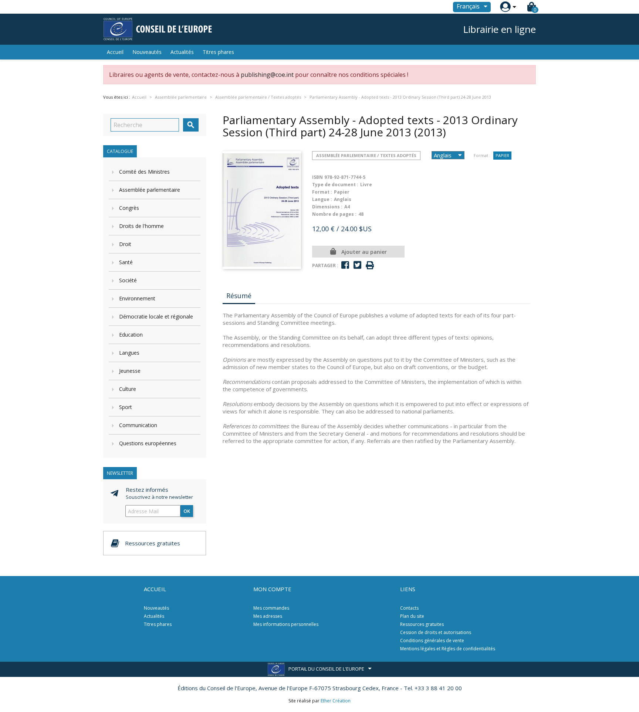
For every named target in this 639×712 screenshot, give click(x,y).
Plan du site (412, 616)
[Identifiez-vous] (505, 6)
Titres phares (218, 51)
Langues (129, 352)
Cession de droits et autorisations (435, 632)
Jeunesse (130, 370)
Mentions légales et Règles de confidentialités (447, 648)
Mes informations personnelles (285, 624)
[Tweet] (357, 265)
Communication (138, 425)
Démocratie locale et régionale (156, 316)
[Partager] (345, 265)
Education (131, 334)
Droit (125, 244)
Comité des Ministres (144, 171)
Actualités (182, 51)
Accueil (115, 51)
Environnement (137, 298)
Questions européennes (147, 443)
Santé (126, 262)
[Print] (370, 265)
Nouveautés (147, 51)
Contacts (409, 608)
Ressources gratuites (422, 624)
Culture (127, 388)
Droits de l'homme (141, 225)
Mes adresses (267, 616)
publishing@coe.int (267, 75)
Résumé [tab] (238, 295)
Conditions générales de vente (432, 640)
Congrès (129, 207)
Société (128, 280)
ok (186, 511)
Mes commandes (271, 608)
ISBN (317, 177)
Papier (502, 155)
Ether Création (336, 701)
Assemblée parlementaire (149, 189)
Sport (125, 406)
